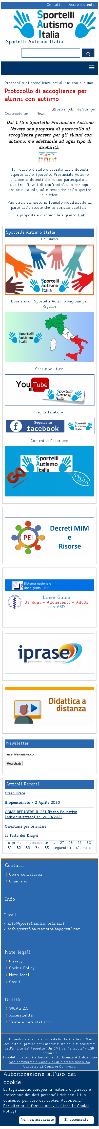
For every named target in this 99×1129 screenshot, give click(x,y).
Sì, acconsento (76, 1119)
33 (28, 848)
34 (37, 848)
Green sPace (15, 793)
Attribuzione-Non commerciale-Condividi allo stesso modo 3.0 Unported (53, 1062)
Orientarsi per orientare (25, 827)
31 (10, 848)
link (81, 215)
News (40, 113)
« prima (14, 843)
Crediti (15, 982)
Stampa (88, 109)
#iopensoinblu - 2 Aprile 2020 (32, 803)
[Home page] (54, 37)
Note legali (20, 975)
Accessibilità (21, 1016)
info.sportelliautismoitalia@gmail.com (43, 929)
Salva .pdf (65, 109)
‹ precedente (37, 843)
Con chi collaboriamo (49, 441)
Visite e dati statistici (30, 1022)
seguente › (62, 848)
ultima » (83, 848)
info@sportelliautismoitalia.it (35, 924)
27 (62, 843)
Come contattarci (25, 875)
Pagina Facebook (49, 412)
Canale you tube (49, 369)
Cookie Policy (22, 968)
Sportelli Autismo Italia (34, 42)
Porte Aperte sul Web (75, 1039)
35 (47, 848)
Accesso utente (81, 5)
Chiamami (18, 881)
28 (71, 843)
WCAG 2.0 (19, 1009)
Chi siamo (49, 239)
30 (88, 843)
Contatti (54, 5)
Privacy (16, 961)
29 (79, 843)
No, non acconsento (37, 1119)
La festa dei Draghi (21, 836)
